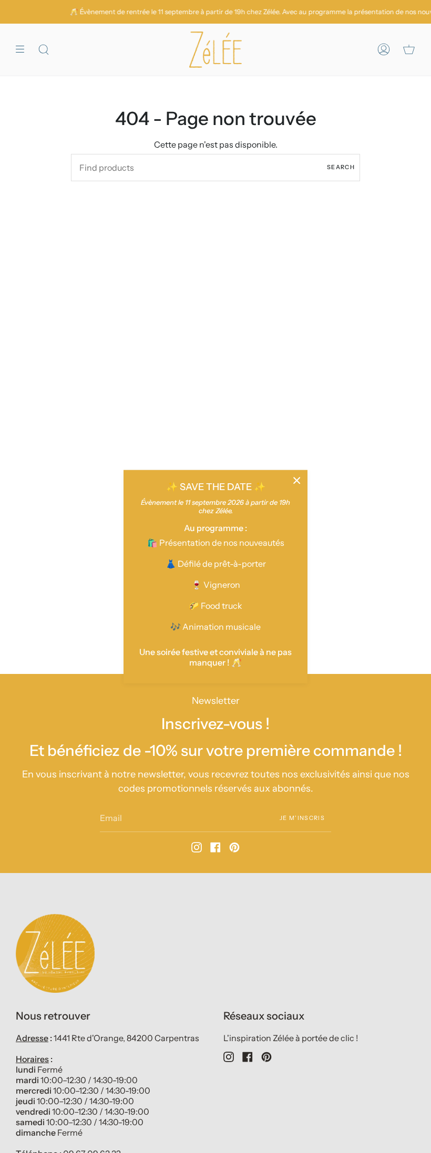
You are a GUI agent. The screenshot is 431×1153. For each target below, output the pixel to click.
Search (341, 167)
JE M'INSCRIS (302, 817)
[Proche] (297, 480)
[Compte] (383, 50)
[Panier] (409, 50)
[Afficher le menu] (24, 50)
